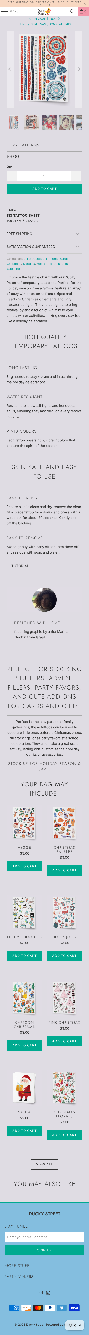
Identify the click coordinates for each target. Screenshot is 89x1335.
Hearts (41, 263)
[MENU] (2, 11)
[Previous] (10, 69)
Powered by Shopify (60, 1324)
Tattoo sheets (58, 263)
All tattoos (50, 258)
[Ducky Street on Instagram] (48, 1293)
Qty (9, 166)
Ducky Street (35, 1324)
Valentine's (14, 269)
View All (44, 1164)
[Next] (79, 69)
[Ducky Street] (44, 11)
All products (33, 258)
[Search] (72, 11)
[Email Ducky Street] (40, 1293)
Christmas (14, 263)
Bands (63, 258)
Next (54, 18)
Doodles (29, 263)
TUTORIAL (20, 566)
